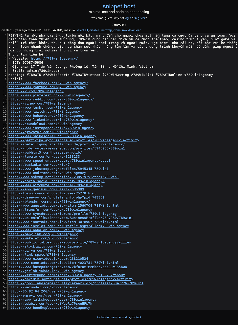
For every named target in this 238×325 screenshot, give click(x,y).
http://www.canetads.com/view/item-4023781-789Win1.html (63, 263)
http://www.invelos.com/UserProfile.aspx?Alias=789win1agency (68, 226)
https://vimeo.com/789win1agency (40, 103)
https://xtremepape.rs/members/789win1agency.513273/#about (66, 275)
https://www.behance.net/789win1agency (46, 116)
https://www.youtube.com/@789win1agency (47, 87)
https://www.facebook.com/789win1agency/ (48, 83)
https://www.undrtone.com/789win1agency (47, 173)
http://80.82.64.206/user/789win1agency (47, 291)
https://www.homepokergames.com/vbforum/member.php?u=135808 (67, 267)
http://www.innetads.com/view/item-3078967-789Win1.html (63, 222)
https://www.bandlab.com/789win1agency (46, 230)
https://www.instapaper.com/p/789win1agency (51, 128)
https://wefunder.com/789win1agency (43, 287)
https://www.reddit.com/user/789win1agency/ (51, 99)
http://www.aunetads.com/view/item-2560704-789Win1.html (63, 205)
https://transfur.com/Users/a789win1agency (50, 210)
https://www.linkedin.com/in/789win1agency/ (51, 120)
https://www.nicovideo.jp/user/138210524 (48, 259)
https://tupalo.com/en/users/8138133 (44, 156)
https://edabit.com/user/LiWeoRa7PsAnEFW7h (50, 304)
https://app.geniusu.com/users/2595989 (46, 189)
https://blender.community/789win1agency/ (49, 201)
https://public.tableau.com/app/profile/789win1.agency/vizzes (69, 242)
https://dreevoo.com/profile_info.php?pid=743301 (56, 197)
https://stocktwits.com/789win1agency (45, 246)
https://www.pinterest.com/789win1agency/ (49, 95)
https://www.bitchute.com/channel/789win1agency (55, 185)
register (140, 18)
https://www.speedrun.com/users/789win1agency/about (59, 160)
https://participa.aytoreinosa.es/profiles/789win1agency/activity (73, 140)
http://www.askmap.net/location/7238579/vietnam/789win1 (63, 177)
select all (82, 30)
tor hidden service (109, 317)
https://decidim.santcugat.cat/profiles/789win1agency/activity (70, 279)
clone (117, 30)
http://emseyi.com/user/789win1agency (45, 295)
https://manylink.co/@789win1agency (43, 234)
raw (124, 30)
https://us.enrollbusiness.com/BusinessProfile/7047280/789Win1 (70, 218)
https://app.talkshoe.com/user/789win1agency (52, 299)
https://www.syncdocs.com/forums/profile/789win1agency (62, 214)
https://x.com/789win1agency (36, 91)
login (128, 18)
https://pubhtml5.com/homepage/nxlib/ (45, 152)
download (134, 30)
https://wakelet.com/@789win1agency (43, 238)
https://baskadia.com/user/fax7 (39, 165)
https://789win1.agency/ (54, 58)
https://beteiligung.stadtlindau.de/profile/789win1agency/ (66, 144)
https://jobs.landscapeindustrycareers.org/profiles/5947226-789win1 (75, 283)
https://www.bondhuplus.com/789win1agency (49, 308)
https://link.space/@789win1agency (42, 254)
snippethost (119, 6)
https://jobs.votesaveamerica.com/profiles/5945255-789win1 (66, 148)
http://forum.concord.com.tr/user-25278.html (52, 193)
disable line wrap (100, 30)
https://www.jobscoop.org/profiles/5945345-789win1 (58, 169)
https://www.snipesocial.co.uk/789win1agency (52, 136)
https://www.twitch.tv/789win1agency (44, 111)
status (126, 317)
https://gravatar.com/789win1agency (43, 132)
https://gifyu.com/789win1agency (40, 250)
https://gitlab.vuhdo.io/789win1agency (46, 271)
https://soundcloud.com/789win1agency (45, 124)
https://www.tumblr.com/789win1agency (45, 107)
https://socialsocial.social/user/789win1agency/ (56, 181)
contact (136, 317)
